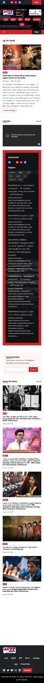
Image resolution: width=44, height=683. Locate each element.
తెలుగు (27, 19)
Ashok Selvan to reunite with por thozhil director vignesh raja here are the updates (19, 76)
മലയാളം (36, 19)
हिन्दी (20, 19)
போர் (25, 176)
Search (33, 369)
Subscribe (27, 670)
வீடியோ (20, 179)
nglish (37, 2)
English (13, 19)
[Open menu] (4, 32)
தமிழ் (5, 19)
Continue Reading (9, 110)
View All (38, 121)
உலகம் (28, 172)
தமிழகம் (18, 176)
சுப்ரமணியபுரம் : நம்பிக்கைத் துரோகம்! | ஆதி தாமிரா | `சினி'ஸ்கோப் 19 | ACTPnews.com (20, 548)
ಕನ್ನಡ (22, 24)
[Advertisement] (22, 620)
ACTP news (38, 677)
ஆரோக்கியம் (12, 172)
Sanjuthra (6, 81)
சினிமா (5, 72)
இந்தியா (21, 172)
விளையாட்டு (12, 179)
